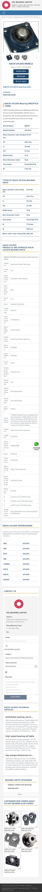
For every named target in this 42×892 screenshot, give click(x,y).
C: (4, 147)
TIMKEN (6, 564)
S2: (4, 151)
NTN (5, 554)
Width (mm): (8, 156)
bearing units (18, 17)
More (20, 794)
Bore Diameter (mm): (11, 160)
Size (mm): (7, 164)
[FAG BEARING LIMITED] (6, 5)
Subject (8, 654)
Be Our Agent (21, 81)
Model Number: (9, 130)
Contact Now (21, 71)
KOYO (5, 569)
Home (3, 17)
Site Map (21, 885)
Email (7, 638)
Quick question (11, 663)
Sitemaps (28, 885)
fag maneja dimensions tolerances (20, 755)
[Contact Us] (37, 446)
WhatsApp (21, 76)
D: (3, 229)
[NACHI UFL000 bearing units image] (21, 39)
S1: (4, 142)
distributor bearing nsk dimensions (20, 717)
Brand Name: (8, 126)
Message (8, 677)
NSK (5, 544)
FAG (4, 559)
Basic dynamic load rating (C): (13, 136)
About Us (5, 885)
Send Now (15, 697)
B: (4, 169)
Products (10, 17)
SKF (5, 549)
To (6, 646)
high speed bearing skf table (20, 736)
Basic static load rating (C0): (14, 234)
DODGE (6, 580)
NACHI (6, 575)
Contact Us (13, 885)
